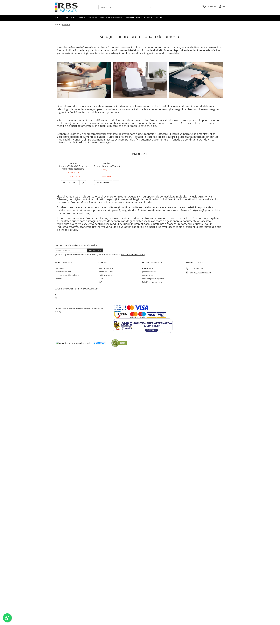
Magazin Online (64, 17)
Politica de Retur (105, 275)
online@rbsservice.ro (200, 272)
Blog (159, 17)
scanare (66, 24)
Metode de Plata (105, 268)
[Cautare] (149, 7)
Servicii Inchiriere (87, 17)
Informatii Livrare (105, 271)
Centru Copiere (133, 17)
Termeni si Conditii (63, 271)
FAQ (100, 282)
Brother (73, 163)
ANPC (100, 278)
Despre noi (59, 268)
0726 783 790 (196, 268)
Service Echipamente (111, 17)
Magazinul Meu (64, 262)
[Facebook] (56, 294)
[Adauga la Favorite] (82, 182)
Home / (58, 24)
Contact (149, 17)
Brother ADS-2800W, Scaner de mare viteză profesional (73, 167)
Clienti (102, 262)
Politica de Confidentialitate (133, 254)
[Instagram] (56, 298)
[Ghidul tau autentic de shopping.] (99, 343)
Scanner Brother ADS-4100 (107, 166)
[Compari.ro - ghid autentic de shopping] (119, 343)
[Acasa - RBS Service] (69, 7)
